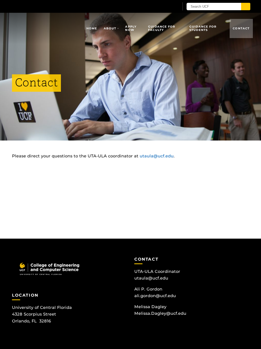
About (110, 28)
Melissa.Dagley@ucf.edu (160, 313)
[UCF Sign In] (163, 6)
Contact (241, 28)
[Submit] (245, 6)
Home (91, 28)
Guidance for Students (202, 28)
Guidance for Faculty (161, 28)
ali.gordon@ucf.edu (155, 295)
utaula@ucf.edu (157, 156)
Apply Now (131, 28)
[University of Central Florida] (48, 6)
